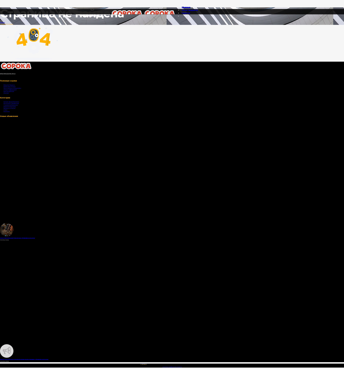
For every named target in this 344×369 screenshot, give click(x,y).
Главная (2, 22)
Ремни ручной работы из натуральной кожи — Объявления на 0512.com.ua (17, 237)
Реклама (6, 93)
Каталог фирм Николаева (11, 102)
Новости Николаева (10, 106)
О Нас (5, 110)
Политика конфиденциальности (172, 367)
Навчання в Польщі (9, 86)
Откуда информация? (10, 90)
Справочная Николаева (11, 105)
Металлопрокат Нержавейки (12, 88)
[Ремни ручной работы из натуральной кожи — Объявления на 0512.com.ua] (6, 236)
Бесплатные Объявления (11, 103)
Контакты (7, 111)
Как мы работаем (9, 91)
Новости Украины (9, 85)
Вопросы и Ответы (9, 108)
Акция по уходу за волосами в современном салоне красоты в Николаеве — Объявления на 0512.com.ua (24, 359)
